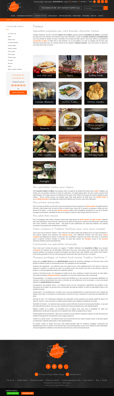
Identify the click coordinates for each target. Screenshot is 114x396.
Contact (66, 1)
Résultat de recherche (52, 380)
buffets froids (101, 197)
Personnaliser (28, 393)
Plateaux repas (12, 57)
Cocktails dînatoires (13, 42)
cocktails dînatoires (42, 199)
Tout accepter (13, 393)
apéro (97, 191)
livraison (37, 250)
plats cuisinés (85, 219)
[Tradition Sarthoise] (14, 7)
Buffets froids (11, 39)
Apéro (9, 36)
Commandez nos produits (25, 15)
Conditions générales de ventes (71, 380)
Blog (97, 380)
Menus (9, 66)
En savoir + (44, 70)
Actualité (104, 380)
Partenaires (85, 15)
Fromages (10, 60)
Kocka (62, 385)
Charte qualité (52, 15)
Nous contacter (18, 92)
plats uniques (96, 219)
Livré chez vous (12, 33)
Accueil (13, 15)
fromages (88, 239)
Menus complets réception (15, 69)
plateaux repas (67, 235)
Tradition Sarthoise (65, 15)
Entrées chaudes (12, 48)
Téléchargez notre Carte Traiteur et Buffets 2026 (60, 8)
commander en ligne (40, 41)
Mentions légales (22, 380)
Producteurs (77, 15)
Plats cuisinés (11, 51)
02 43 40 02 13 (58, 1)
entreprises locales (53, 275)
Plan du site (10, 380)
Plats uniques (11, 54)
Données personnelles (36, 380)
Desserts (10, 63)
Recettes (93, 15)
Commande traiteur (40, 15)
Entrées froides (12, 45)
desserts (105, 239)
